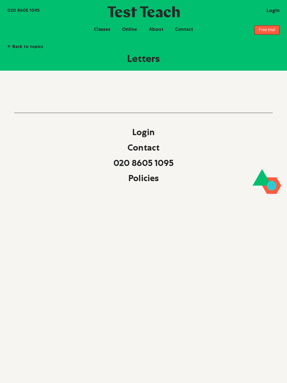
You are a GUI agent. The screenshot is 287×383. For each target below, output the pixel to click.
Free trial (267, 30)
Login (143, 132)
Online (129, 29)
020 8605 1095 (143, 163)
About (156, 29)
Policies (143, 178)
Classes (102, 29)
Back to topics (25, 46)
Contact (184, 29)
